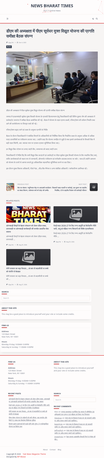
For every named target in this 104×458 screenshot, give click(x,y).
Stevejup (58, 418)
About (45, 449)
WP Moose (21, 456)
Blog (9, 47)
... (14, 239)
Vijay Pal (11, 42)
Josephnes (58, 436)
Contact (53, 449)
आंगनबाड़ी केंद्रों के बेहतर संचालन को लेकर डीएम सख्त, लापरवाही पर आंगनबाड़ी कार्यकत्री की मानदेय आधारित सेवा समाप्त (27, 228)
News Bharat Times (52, 5)
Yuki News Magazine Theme (34, 454)
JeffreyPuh (58, 430)
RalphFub (58, 424)
